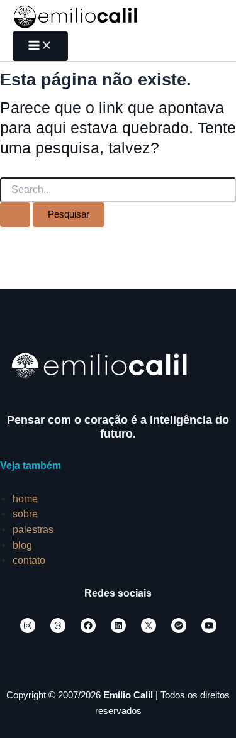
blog (22, 545)
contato (29, 560)
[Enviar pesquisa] (15, 214)
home (25, 498)
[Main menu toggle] (40, 46)
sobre (25, 513)
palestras (33, 529)
